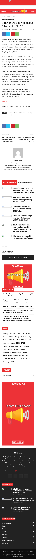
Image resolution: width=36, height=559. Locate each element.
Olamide (15, 355)
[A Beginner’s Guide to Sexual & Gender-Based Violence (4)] (7, 501)
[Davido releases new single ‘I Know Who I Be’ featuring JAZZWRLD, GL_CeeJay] (7, 218)
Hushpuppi (11, 346)
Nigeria (10, 355)
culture (17, 340)
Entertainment (11, 16)
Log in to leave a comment (18, 257)
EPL (8, 343)
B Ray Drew (22, 112)
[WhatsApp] (17, 34)
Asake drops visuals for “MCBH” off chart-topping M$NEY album (21, 209)
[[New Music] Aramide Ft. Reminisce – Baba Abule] (7, 510)
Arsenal (27, 333)
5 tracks (10, 112)
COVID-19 (11, 340)
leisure (10, 349)
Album (15, 112)
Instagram (26, 346)
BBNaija (11, 337)
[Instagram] (15, 476)
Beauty (17, 337)
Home (3, 16)
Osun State (21, 355)
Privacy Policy (29, 551)
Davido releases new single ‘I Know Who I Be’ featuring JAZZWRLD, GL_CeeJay (22, 218)
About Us (5, 551)
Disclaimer (21, 551)
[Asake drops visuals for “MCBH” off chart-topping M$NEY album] (7, 209)
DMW (29, 340)
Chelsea (5, 340)
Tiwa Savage (6, 362)
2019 (11, 333)
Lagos (5, 349)
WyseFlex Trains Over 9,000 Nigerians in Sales (18, 306)
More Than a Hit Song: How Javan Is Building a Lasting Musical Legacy (22, 199)
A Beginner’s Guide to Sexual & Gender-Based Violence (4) (23, 499)
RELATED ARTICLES (9, 182)
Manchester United (16, 352)
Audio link (5, 101)
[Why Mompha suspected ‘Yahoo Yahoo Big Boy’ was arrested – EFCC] (7, 491)
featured (8, 115)
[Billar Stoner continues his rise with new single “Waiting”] (7, 238)
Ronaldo (23, 359)
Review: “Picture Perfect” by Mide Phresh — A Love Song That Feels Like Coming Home (23, 190)
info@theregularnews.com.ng (22, 471)
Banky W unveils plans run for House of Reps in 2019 (26, 139)
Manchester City (7, 352)
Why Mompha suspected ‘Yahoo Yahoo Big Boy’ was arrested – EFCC (22, 491)
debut (29, 112)
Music (12, 19)
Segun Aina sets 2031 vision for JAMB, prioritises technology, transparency (15, 301)
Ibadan (16, 346)
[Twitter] (8, 34)
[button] (33, 2)
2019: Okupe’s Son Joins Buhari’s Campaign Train (8, 139)
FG (27, 343)
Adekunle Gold (16, 333)
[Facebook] (4, 34)
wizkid (13, 362)
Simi (27, 359)
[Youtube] (26, 476)
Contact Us (13, 551)
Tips (31, 359)
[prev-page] (3, 245)
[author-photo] (18, 157)
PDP (27, 355)
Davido (23, 340)
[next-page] (6, 245)
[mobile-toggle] (3, 2)
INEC (21, 346)
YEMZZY (19, 362)
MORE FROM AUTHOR (25, 182)
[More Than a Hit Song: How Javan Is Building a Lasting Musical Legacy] (7, 199)
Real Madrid (17, 359)
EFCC (4, 343)
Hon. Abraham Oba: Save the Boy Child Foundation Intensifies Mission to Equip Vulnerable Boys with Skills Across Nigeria (17, 318)
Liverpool (22, 349)
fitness (5, 346)
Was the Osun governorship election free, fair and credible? (18, 295)
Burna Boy (28, 337)
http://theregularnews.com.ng (18, 163)
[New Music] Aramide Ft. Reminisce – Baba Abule (21, 509)
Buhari (22, 337)
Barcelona (5, 337)
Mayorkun (25, 352)
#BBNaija (5, 333)
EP (3, 115)
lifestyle (16, 349)
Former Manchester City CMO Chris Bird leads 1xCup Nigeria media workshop (18, 311)
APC (23, 333)
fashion (12, 343)
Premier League (8, 359)
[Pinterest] (13, 34)
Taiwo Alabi (7, 29)
